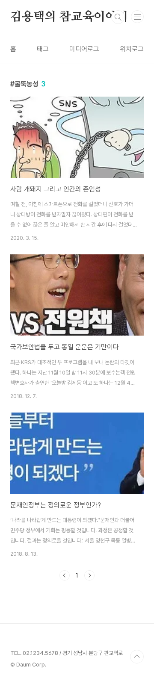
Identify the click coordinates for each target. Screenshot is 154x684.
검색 (118, 17)
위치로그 (132, 49)
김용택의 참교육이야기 (69, 17)
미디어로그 (84, 49)
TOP (137, 656)
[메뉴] (137, 16)
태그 (43, 49)
